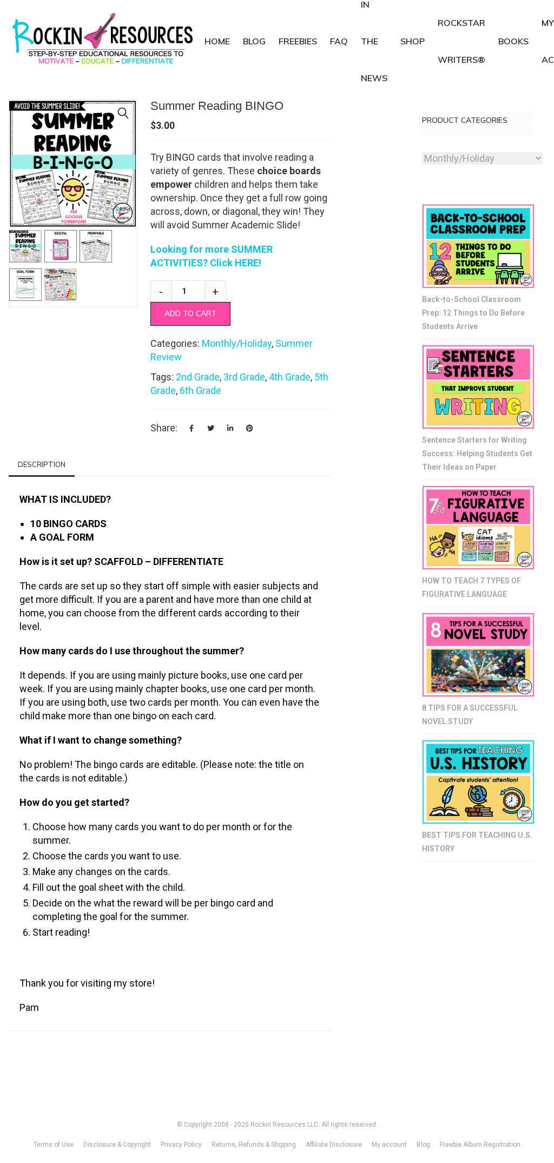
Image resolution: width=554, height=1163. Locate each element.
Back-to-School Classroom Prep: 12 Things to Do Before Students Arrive (473, 313)
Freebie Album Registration (480, 1144)
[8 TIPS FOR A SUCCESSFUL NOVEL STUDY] (478, 655)
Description (41, 464)
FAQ (339, 41)
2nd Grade (198, 377)
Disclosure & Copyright (117, 1144)
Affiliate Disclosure (334, 1144)
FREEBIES (298, 41)
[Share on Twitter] (211, 428)
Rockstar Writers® (461, 41)
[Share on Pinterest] (250, 428)
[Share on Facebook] (191, 428)
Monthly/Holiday (237, 343)
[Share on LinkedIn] (230, 428)
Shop (412, 41)
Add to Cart (190, 313)
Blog (254, 41)
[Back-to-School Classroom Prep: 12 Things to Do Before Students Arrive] (478, 246)
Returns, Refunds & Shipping (254, 1144)
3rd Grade (244, 377)
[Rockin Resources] (103, 41)
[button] (123, 113)
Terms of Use (54, 1144)
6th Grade (200, 390)
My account (389, 1144)
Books (513, 41)
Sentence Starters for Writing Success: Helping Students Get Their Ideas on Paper (477, 453)
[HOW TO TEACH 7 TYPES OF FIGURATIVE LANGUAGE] (478, 527)
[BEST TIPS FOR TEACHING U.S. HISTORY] (478, 782)
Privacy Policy (181, 1144)
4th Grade (290, 377)
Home (217, 41)
